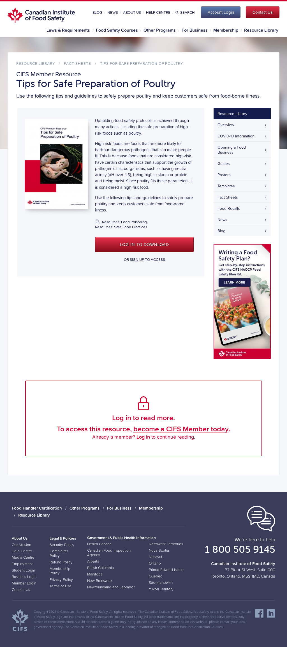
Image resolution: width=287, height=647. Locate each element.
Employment (22, 564)
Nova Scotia (159, 550)
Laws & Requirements (68, 30)
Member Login (24, 583)
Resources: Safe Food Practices (121, 227)
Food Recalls (228, 208)
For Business (195, 30)
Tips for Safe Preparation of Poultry (141, 63)
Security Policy (62, 544)
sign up (137, 259)
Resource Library (261, 30)
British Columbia (100, 567)
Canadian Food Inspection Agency (109, 552)
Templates (226, 186)
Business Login (24, 576)
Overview (225, 125)
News (112, 12)
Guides (223, 163)
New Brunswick (99, 580)
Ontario (155, 563)
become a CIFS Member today (180, 428)
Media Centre (23, 557)
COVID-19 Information (235, 136)
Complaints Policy (59, 553)
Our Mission (21, 544)
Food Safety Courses (117, 30)
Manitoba (95, 574)
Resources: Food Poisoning (124, 222)
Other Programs (160, 30)
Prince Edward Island (166, 569)
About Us (132, 12)
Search (187, 12)
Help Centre (158, 12)
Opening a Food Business (231, 149)
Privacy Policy (61, 579)
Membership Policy (60, 571)
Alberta (93, 561)
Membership (225, 30)
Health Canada (99, 544)
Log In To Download (144, 244)
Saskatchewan (161, 582)
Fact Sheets (77, 63)
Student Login (23, 570)
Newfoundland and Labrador (111, 587)
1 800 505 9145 (240, 549)
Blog (97, 12)
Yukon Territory (161, 589)
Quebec (155, 576)
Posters (224, 175)
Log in (143, 437)
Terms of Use (60, 586)
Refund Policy (61, 562)
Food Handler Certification (37, 508)
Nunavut (155, 556)
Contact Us (21, 589)
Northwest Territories (166, 544)
